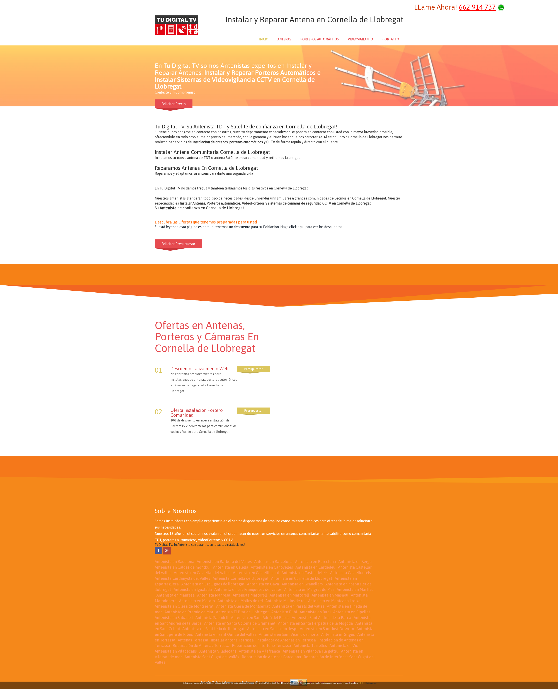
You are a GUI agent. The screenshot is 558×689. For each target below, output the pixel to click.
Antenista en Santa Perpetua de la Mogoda (315, 623)
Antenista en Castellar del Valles (202, 572)
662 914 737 (477, 7)
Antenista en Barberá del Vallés (224, 561)
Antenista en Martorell (289, 595)
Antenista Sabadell (212, 617)
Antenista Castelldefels (350, 572)
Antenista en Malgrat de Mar (309, 589)
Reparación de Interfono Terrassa (261, 645)
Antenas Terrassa (193, 640)
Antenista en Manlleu (355, 589)
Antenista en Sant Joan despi (272, 628)
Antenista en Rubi (315, 612)
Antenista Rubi (284, 612)
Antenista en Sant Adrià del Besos (260, 617)
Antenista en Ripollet (351, 612)
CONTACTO (391, 39)
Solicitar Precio (174, 104)
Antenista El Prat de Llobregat (242, 612)
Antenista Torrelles (310, 645)
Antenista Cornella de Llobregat (241, 578)
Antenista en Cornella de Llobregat (301, 578)
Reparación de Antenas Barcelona (271, 657)
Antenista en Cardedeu (315, 567)
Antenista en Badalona (174, 561)
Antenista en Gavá (263, 584)
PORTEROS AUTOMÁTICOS (319, 39)
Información (371, 683)
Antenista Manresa (213, 595)
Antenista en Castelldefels (305, 572)
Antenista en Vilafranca (259, 651)
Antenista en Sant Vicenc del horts (289, 634)
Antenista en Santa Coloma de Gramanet (240, 623)
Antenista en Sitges (338, 634)
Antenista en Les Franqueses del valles (248, 589)
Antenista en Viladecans (176, 651)
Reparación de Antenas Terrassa (201, 645)
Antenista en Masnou (330, 595)
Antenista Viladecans (217, 651)
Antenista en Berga (355, 561)
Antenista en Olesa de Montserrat (184, 606)
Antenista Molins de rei (285, 601)
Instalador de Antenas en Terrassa (286, 640)
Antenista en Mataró (197, 601)
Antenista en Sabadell (174, 617)
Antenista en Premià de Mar (189, 612)
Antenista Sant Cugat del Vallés (212, 657)
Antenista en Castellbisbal (256, 572)
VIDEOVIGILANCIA (360, 39)
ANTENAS (284, 39)
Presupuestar (253, 369)
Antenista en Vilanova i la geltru (311, 651)
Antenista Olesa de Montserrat (243, 606)
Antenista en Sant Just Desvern (327, 628)
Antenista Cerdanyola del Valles (182, 578)
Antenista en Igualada (193, 589)
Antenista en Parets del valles (298, 606)
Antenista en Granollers (302, 584)
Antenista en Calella (230, 567)
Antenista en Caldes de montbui (183, 567)
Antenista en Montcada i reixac (335, 601)
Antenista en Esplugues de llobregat (213, 584)
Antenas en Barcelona (273, 561)
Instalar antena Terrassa (232, 640)
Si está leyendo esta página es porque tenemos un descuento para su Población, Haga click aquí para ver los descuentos (248, 227)
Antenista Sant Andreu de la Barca (321, 617)
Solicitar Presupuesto (178, 244)
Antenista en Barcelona (315, 561)
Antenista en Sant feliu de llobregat (213, 628)
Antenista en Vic (344, 645)
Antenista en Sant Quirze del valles (226, 634)
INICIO (263, 39)
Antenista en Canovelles (272, 567)
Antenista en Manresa (176, 595)
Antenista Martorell (250, 595)
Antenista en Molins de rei (240, 601)
